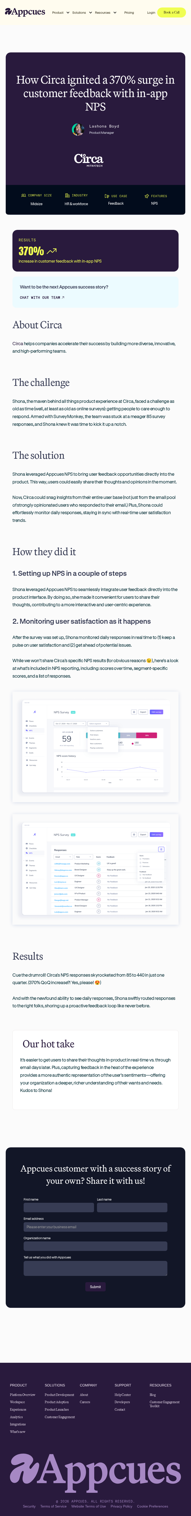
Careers (85, 1402)
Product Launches (56, 1410)
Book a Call (172, 12)
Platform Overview (22, 1395)
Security (29, 1506)
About (84, 1395)
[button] (61, 12)
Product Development (59, 1395)
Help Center (123, 1395)
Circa (17, 343)
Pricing (129, 12)
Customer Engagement (60, 1417)
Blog (153, 1395)
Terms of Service (53, 1506)
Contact (120, 1410)
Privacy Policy (121, 1506)
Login (151, 12)
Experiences (18, 1410)
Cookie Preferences (152, 1506)
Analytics (16, 1417)
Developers (122, 1402)
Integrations (18, 1424)
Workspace (17, 1402)
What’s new (17, 1432)
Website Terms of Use (88, 1506)
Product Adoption (56, 1402)
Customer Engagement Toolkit (165, 1404)
